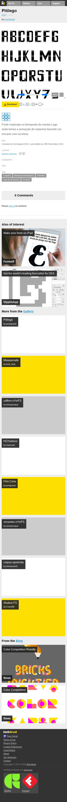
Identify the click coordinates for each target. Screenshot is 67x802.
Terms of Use (9, 740)
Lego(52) (7, 175)
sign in (12, 206)
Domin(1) (26, 180)
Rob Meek (31, 764)
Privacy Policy (9, 743)
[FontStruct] (3, 4)
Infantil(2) (41, 175)
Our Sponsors (9, 757)
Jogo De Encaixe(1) (11, 180)
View (55, 95)
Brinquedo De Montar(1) (24, 175)
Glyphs (7, 791)
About (6, 754)
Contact (7, 761)
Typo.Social (12, 736)
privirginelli (9, 19)
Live (40, 3)
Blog (19, 641)
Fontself (25, 791)
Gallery (26, 3)
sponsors (28, 770)
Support (56, 3)
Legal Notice (9, 750)
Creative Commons (9, 154)
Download (12, 104)
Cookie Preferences (12, 747)
